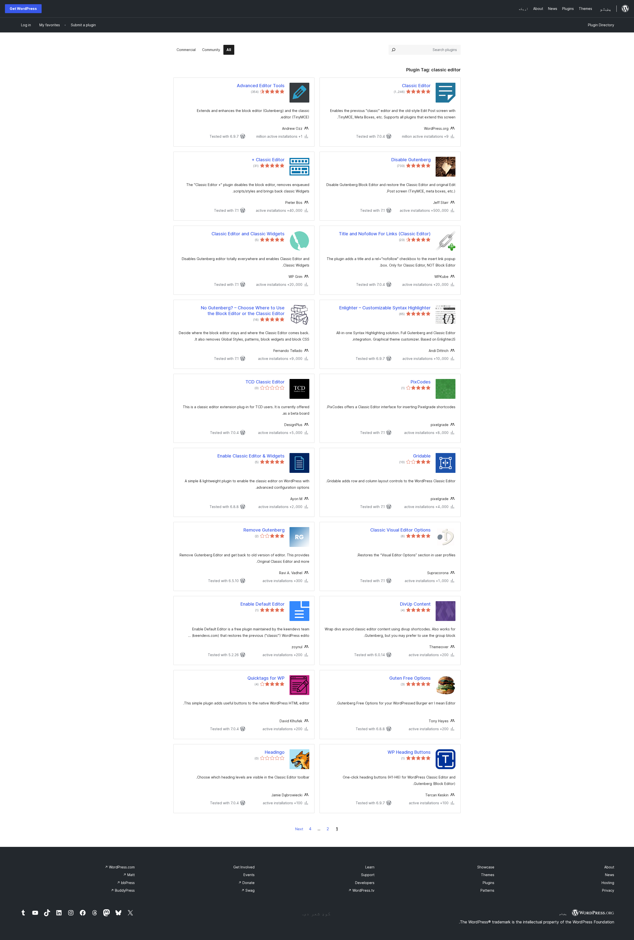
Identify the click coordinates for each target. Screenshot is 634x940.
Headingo (275, 752)
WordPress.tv (361, 890)
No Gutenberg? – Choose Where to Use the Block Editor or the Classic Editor (243, 310)
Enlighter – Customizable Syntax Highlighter (385, 307)
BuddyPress (123, 890)
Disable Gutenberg (411, 159)
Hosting (608, 883)
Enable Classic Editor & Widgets (251, 455)
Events (249, 875)
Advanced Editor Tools (261, 85)
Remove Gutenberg (264, 530)
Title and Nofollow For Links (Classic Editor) (385, 233)
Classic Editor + (268, 159)
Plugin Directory (601, 25)
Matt (129, 875)
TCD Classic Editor (265, 381)
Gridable (422, 455)
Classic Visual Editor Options (400, 530)
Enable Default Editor (262, 604)
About (609, 867)
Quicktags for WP (266, 678)
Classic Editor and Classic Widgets (248, 233)
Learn (369, 867)
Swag (248, 890)
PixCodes (421, 381)
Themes (487, 875)
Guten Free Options (410, 678)
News (609, 875)
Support (367, 875)
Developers (364, 883)
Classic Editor (416, 85)
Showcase (485, 867)
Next (299, 829)
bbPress (126, 883)
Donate (246, 883)
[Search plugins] (393, 50)
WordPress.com (120, 867)
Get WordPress (23, 8)
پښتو (563, 913)
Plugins (488, 883)
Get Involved (244, 867)
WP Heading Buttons (409, 752)
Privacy (608, 890)
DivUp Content (415, 604)
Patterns (487, 890)
